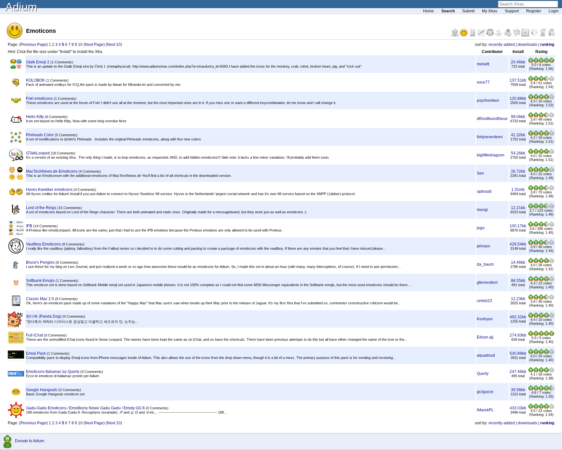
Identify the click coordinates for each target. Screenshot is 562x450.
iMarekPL (485, 410)
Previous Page (33, 44)
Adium (21, 6)
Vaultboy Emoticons (43, 244)
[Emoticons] (464, 35)
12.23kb (518, 299)
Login (554, 11)
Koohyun (485, 319)
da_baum (485, 264)
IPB (29, 226)
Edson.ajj (485, 337)
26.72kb (518, 171)
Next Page (94, 44)
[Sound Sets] (490, 35)
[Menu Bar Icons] (525, 35)
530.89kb (518, 353)
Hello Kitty (35, 116)
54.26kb (518, 153)
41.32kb (518, 135)
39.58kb (518, 390)
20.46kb (518, 62)
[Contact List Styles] (473, 35)
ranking (547, 44)
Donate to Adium (29, 441)
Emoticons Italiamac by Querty (52, 371)
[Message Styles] (481, 35)
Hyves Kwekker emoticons (49, 189)
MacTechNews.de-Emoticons (51, 171)
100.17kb (518, 226)
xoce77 (483, 82)
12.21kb (518, 207)
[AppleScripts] (499, 35)
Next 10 (114, 44)
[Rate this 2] (536, 61)
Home (428, 11)
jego (481, 228)
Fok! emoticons (39, 98)
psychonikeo (488, 100)
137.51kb (518, 80)
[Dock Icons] (455, 35)
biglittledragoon (490, 155)
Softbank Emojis (40, 280)
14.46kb (518, 262)
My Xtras (489, 11)
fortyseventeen (490, 137)
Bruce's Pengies (40, 262)
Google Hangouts (41, 390)
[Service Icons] (517, 35)
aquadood (486, 355)
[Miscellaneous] (543, 35)
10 (80, 44)
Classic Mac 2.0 (40, 299)
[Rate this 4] (546, 61)
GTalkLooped (38, 153)
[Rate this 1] (530, 61)
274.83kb (518, 335)
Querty (482, 373)
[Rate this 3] (541, 61)
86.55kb (518, 280)
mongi (482, 209)
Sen (480, 173)
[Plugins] (534, 35)
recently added (501, 44)
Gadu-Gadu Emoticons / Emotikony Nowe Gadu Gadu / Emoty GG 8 (85, 408)
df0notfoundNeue (492, 118)
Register (533, 11)
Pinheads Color (40, 135)
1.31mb (518, 189)
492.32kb (518, 317)
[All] (551, 35)
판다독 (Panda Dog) (43, 316)
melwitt (483, 64)
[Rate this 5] (551, 61)
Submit (468, 11)
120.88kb (518, 98)
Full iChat (34, 335)
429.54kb (518, 244)
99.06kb (518, 116)
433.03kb (518, 408)
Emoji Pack (36, 353)
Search (448, 11)
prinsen (483, 246)
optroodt (484, 191)
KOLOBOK (35, 80)
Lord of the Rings (41, 207)
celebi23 (484, 300)
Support (512, 11)
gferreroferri (487, 282)
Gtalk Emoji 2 (37, 62)
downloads (527, 44)
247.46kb (518, 371)
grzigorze (485, 392)
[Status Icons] (508, 35)
